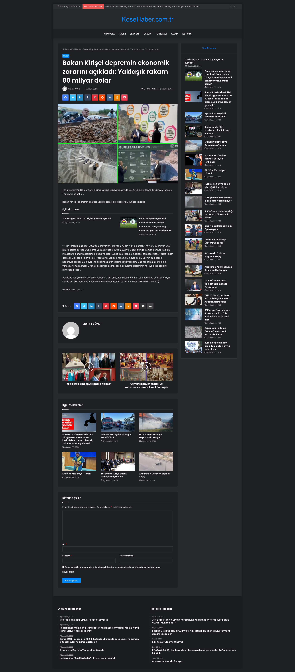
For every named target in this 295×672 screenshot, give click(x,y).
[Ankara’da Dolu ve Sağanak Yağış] (156, 461)
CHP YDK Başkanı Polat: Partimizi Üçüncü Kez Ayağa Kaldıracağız (217, 298)
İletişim (186, 34)
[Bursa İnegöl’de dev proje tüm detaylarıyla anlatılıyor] (193, 347)
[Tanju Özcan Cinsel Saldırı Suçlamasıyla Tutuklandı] (193, 285)
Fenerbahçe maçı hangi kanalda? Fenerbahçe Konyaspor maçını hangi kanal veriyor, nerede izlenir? (218, 77)
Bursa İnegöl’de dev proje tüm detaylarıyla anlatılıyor (217, 346)
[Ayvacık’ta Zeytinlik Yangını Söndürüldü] (118, 422)
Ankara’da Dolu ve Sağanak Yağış (154, 475)
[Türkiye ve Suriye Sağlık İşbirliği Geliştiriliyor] (118, 461)
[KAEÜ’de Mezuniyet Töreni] (79, 461)
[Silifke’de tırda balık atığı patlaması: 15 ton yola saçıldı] (193, 215)
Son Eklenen (209, 48)
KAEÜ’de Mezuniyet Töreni (76, 473)
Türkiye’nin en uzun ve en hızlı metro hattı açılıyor (218, 199)
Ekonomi (135, 34)
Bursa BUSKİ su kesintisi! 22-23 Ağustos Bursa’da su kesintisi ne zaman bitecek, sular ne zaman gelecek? (78, 439)
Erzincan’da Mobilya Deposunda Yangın (150, 436)
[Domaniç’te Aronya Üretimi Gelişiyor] (193, 244)
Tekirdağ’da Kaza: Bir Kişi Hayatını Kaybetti (87, 218)
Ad (64, 544)
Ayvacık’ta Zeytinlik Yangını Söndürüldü (116, 436)
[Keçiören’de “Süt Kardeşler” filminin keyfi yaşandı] (193, 131)
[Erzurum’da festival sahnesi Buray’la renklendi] (193, 159)
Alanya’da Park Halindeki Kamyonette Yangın (218, 268)
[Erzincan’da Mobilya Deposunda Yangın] (156, 422)
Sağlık (147, 34)
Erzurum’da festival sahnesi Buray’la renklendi (215, 158)
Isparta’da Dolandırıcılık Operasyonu (218, 227)
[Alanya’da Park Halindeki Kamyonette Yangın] (193, 271)
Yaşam (174, 34)
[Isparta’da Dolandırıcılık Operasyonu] (193, 230)
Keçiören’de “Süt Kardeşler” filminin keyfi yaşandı (218, 130)
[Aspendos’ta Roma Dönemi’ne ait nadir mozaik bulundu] (193, 332)
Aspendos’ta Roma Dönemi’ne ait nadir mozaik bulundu (216, 331)
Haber (122, 34)
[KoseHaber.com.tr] (147, 19)
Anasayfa (109, 34)
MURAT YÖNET (74, 89)
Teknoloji (161, 34)
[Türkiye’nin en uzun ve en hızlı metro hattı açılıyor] (193, 202)
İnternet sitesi (127, 555)
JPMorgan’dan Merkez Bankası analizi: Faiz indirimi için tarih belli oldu (217, 315)
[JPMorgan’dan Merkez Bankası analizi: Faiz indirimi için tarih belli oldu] (193, 314)
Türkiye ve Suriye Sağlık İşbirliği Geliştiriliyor (114, 475)
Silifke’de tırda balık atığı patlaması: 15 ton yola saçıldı (219, 214)
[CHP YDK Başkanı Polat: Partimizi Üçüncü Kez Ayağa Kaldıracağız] (193, 299)
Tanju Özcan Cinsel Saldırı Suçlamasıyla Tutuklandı (216, 284)
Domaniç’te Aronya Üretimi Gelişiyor (215, 241)
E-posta (67, 555)
